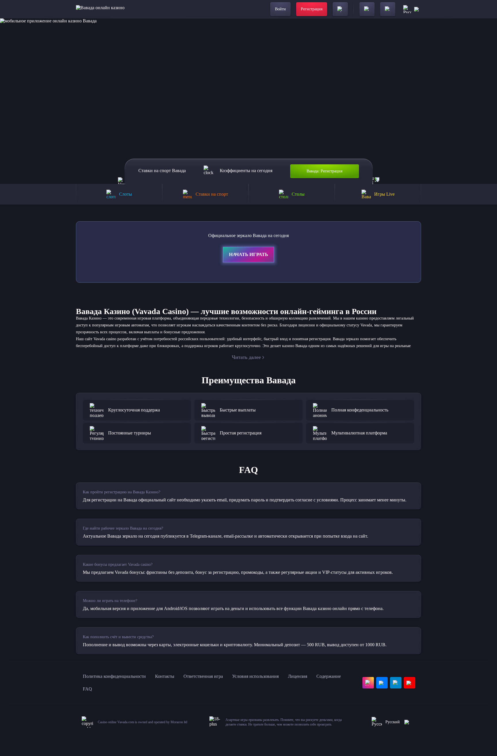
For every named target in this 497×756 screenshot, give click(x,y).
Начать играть (248, 254)
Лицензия (297, 676)
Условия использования (255, 676)
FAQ (87, 688)
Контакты (164, 676)
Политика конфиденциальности (114, 676)
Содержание (328, 676)
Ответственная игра (203, 676)
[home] (100, 9)
